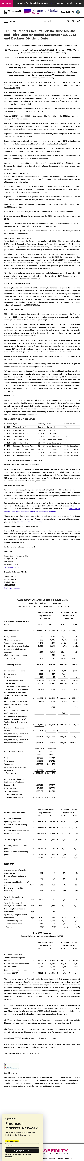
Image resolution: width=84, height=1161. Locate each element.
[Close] (40, 1116)
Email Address (12, 1141)
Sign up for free (22, 1150)
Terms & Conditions (64, 1159)
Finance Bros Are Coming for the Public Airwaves (25, 3)
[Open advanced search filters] (72, 21)
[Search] (67, 21)
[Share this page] (78, 21)
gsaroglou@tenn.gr (11, 567)
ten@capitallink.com (12, 588)
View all (79, 3)
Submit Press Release (46, 1159)
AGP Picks (6, 3)
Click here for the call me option (29, 522)
